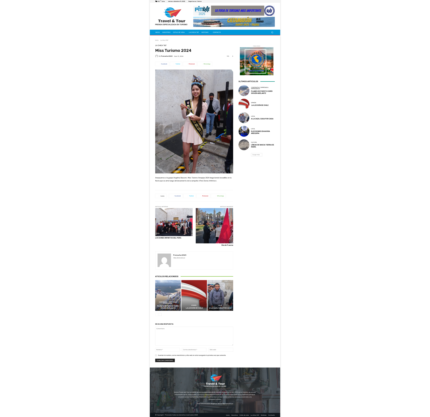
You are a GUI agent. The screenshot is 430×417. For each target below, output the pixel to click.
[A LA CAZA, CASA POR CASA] (220, 295)
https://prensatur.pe (179, 257)
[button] (272, 32)
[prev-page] (156, 314)
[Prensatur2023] (157, 56)
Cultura (254, 142)
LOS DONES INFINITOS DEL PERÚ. (168, 238)
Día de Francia (227, 245)
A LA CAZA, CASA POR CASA (220, 308)
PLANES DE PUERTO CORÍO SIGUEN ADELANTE (168, 307)
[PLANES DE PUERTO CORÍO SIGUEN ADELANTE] (168, 295)
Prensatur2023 (166, 56)
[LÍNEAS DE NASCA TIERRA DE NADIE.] (244, 144)
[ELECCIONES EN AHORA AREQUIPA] (244, 131)
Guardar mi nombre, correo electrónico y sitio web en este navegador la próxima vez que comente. (192, 355)
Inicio (157, 40)
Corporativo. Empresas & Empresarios (168, 302)
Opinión (193, 305)
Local (220, 305)
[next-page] (160, 314)
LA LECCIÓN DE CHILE (194, 308)
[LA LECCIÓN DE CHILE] (194, 295)
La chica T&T (164, 40)
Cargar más (256, 155)
